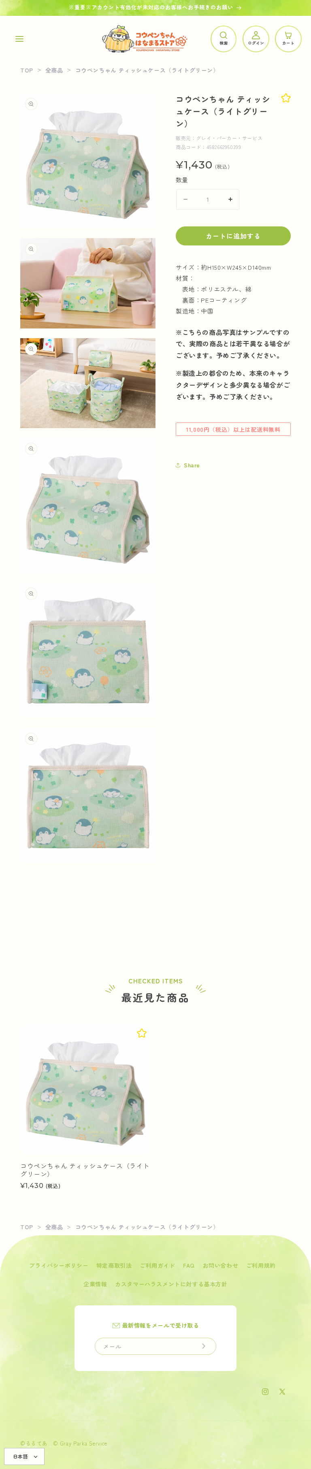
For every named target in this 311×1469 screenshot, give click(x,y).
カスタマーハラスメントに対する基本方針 (171, 1284)
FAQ (189, 1265)
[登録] (204, 1346)
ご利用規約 (261, 1265)
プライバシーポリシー (58, 1265)
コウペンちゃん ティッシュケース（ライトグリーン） (85, 1170)
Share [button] (192, 465)
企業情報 (95, 1284)
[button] (19, 39)
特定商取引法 (114, 1265)
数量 (182, 179)
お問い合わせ (221, 1265)
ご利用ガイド (157, 1265)
